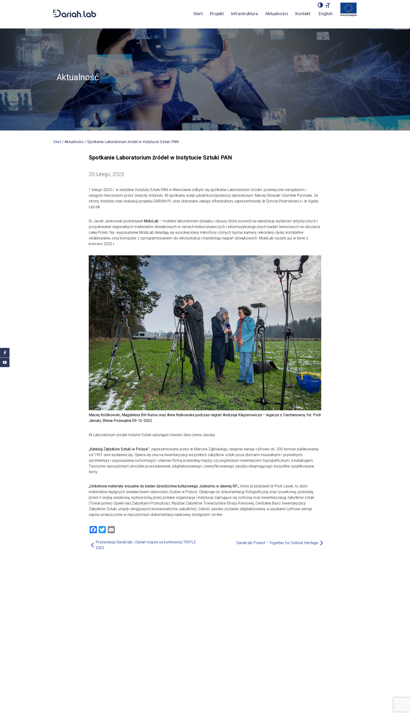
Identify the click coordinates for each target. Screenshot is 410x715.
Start (198, 13)
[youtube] (4, 362)
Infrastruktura (244, 13)
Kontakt (302, 13)
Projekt (217, 13)
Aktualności (276, 13)
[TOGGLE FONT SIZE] (328, 5)
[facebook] (4, 352)
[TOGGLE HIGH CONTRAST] (320, 5)
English (325, 13)
